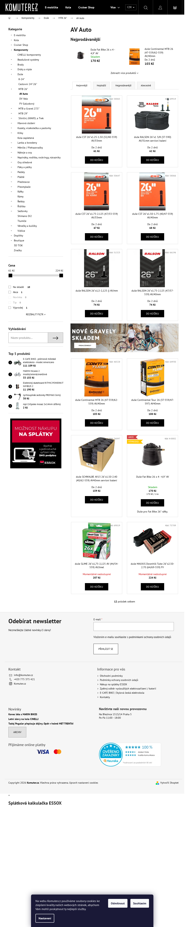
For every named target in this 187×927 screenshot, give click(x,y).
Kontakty (105, 697)
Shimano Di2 (25, 216)
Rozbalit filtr (34, 314)
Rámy (21, 196)
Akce (17, 292)
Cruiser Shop (21, 45)
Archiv (17, 732)
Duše (20, 74)
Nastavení (45, 918)
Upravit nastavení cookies (83, 782)
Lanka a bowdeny (27, 142)
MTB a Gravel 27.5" (28, 108)
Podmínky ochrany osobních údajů (119, 680)
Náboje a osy (25, 152)
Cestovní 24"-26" (27, 84)
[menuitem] (51, 7)
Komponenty (21, 49)
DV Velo (23, 98)
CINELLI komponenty (29, 54)
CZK (130, 7)
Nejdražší (101, 85)
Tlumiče (22, 221)
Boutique (19, 240)
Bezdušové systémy (28, 59)
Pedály (21, 172)
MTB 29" (23, 113)
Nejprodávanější (123, 85)
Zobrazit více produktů (123, 73)
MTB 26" (23, 89)
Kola (16, 40)
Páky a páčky (25, 167)
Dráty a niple (25, 69)
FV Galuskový (26, 103)
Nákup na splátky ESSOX (113, 684)
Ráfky (21, 191)
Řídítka (21, 206)
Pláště (21, 177)
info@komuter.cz (23, 675)
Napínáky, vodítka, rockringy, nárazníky (39, 157)
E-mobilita (20, 35)
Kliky (20, 133)
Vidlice (21, 230)
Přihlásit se (105, 649)
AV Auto (23, 93)
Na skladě (21, 287)
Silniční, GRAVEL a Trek (31, 118)
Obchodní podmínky (111, 675)
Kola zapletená (26, 138)
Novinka (19, 297)
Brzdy (21, 64)
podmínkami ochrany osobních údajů (150, 637)
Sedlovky (23, 211)
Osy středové (25, 162)
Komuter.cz (20, 683)
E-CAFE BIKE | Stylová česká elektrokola (122, 692)
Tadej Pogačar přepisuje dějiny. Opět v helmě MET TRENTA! (40, 723)
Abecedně (146, 85)
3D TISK (18, 245)
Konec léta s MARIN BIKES (22, 714)
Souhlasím (139, 903)
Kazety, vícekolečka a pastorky (34, 128)
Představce (24, 182)
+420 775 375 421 (24, 679)
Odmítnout (118, 903)
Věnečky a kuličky (27, 226)
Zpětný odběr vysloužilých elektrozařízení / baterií (128, 688)
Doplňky (18, 235)
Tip (17, 302)
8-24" (21, 79)
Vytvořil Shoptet (169, 782)
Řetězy (21, 201)
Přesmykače (24, 186)
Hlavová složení (26, 123)
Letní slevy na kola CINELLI (23, 719)
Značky (18, 250)
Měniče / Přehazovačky (30, 147)
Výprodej (20, 307)
